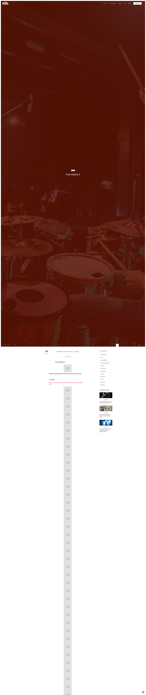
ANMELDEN (137, 3)
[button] (105, 3)
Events (120, 3)
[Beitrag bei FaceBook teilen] (12, 344)
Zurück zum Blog (67, 356)
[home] (5, 3)
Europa (73, 170)
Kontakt (129, 3)
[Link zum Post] (106, 395)
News (125, 3)
